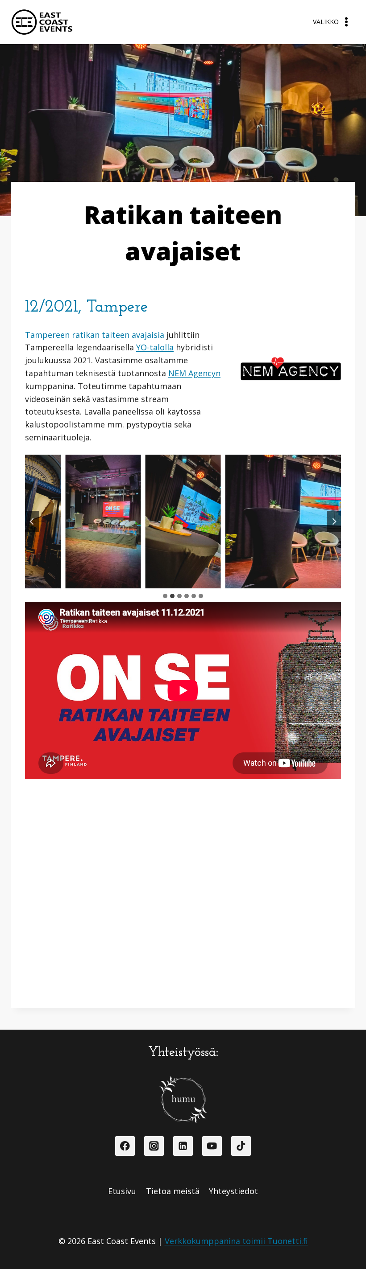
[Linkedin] (182, 1145)
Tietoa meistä (173, 1191)
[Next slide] (334, 521)
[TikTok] (240, 1145)
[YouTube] (211, 1145)
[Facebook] (124, 1145)
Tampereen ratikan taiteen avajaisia (94, 334)
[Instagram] (153, 1145)
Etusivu (122, 1191)
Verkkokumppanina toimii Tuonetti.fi (236, 1241)
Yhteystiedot (233, 1191)
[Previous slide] (32, 521)
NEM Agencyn (194, 373)
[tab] (165, 596)
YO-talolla (155, 347)
